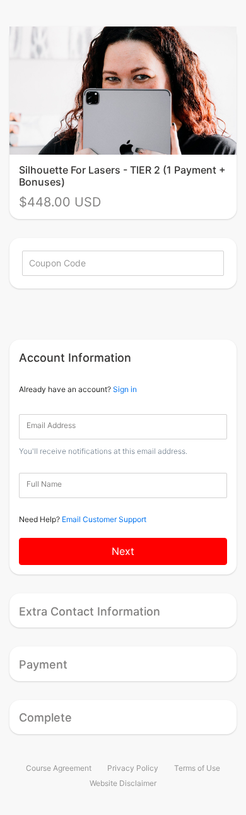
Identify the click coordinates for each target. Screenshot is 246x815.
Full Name (44, 484)
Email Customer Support (104, 519)
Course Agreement (58, 768)
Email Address (51, 425)
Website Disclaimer (123, 783)
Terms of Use (197, 768)
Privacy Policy (132, 768)
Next (123, 551)
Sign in (125, 389)
